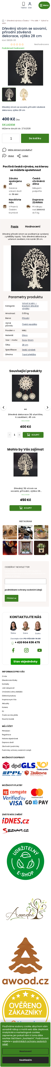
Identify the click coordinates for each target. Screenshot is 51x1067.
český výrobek (28, 349)
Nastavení (25, 1051)
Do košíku (35, 138)
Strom (30, 340)
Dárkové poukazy (9, 696)
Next (48, 407)
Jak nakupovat (8, 688)
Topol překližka (29, 354)
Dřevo (25, 335)
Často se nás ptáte (10, 715)
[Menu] (44, 5)
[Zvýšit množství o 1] (15, 138)
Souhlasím (25, 1060)
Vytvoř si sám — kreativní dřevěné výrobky (30, 306)
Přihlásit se (11, 598)
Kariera (5, 707)
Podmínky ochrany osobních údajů (16, 750)
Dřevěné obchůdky (9, 680)
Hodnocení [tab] (32, 226)
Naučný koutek (8, 719)
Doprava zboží (8, 742)
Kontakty (5, 684)
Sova (24, 340)
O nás (4, 676)
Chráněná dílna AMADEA (12, 692)
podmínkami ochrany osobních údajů (23, 589)
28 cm (25, 344)
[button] (25, 503)
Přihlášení (6, 731)
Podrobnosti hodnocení (13, 48)
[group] (25, 484)
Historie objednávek (10, 739)
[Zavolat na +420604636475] (24, 5)
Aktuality (5, 703)
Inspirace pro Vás (9, 700)
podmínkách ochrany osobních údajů (24, 1043)
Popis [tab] (14, 226)
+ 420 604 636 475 (27, 642)
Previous (3, 407)
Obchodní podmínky (10, 746)
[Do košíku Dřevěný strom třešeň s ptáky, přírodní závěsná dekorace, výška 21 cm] (33, 435)
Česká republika (29, 324)
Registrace (6, 735)
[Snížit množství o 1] (6, 138)
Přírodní (25, 318)
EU (3, 711)
